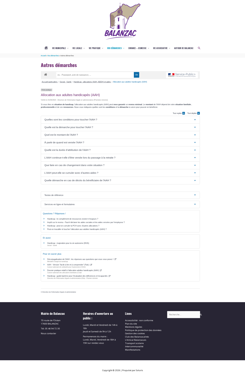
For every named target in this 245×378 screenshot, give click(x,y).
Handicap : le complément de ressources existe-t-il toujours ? (72, 219)
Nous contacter (48, 333)
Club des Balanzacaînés (137, 336)
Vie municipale (59, 48)
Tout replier (177, 113)
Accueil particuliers (50, 82)
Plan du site (131, 323)
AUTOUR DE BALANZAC (183, 48)
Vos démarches (114, 48)
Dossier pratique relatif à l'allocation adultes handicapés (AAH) (73, 270)
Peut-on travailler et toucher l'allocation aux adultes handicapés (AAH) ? (77, 229)
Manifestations (132, 349)
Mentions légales (133, 326)
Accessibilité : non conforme (139, 320)
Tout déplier (192, 113)
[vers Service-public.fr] (182, 75)
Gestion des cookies (135, 333)
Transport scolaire (134, 343)
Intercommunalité (134, 346)
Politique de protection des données (143, 330)
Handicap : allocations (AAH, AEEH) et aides (92, 82)
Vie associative (160, 48)
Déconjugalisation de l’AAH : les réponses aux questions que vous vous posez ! (80, 259)
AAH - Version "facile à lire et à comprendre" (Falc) (68, 265)
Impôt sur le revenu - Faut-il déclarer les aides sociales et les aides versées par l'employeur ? (86, 222)
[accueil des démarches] (45, 74)
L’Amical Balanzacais (135, 339)
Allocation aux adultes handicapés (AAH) (130, 82)
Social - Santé (66, 82)
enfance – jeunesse (137, 48)
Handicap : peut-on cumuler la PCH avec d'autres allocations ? (73, 226)
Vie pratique (95, 48)
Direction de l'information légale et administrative (59, 292)
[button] (199, 48)
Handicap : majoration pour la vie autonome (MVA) (68, 243)
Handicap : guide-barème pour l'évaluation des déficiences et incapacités (77, 276)
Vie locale (77, 48)
